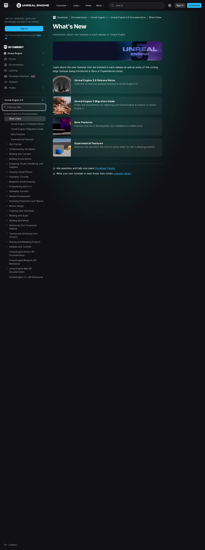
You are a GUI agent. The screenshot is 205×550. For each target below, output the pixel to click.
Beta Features (18, 134)
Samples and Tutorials (20, 246)
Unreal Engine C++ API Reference (26, 277)
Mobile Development (19, 196)
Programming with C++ (20, 186)
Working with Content (20, 154)
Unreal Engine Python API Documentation (22, 253)
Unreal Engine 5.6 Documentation (21, 114)
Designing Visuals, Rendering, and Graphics (26, 165)
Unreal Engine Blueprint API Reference (22, 262)
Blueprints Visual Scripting (22, 181)
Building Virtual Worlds (20, 159)
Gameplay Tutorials (19, 176)
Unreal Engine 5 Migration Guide (27, 129)
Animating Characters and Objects (26, 201)
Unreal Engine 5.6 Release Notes (27, 124)
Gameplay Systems (18, 191)
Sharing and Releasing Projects (24, 242)
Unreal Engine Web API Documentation (20, 270)
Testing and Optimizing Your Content (23, 235)
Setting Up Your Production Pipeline (23, 227)
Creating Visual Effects (20, 172)
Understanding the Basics (22, 149)
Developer (62, 17)
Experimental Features (22, 139)
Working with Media (19, 220)
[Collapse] (7, 118)
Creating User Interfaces (21, 210)
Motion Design (16, 206)
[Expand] (8, 123)
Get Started (15, 144)
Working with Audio (18, 215)
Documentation (79, 17)
